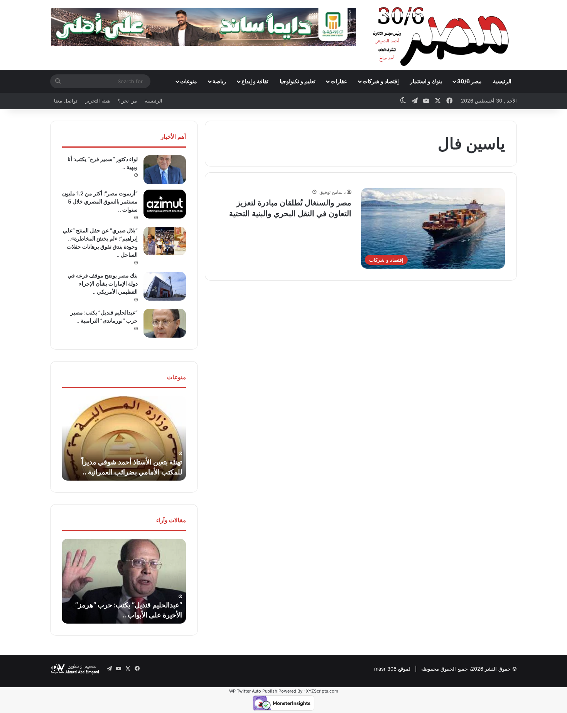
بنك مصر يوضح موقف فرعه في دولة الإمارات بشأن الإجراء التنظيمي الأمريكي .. (103, 283)
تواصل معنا (66, 101)
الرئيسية (502, 81)
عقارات (339, 81)
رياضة (219, 81)
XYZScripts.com (322, 691)
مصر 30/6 (469, 81)
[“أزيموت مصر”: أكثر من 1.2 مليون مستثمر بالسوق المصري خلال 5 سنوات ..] (164, 204)
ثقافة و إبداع (254, 81)
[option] (124, 438)
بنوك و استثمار (426, 81)
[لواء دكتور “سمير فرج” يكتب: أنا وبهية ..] (164, 169)
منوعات (188, 81)
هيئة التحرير (97, 101)
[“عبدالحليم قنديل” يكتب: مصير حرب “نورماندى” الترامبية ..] (164, 323)
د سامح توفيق (332, 192)
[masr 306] (443, 34)
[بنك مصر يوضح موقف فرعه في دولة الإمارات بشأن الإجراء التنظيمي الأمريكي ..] (164, 286)
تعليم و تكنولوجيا (298, 81)
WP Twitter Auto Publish (253, 691)
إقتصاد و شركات (381, 81)
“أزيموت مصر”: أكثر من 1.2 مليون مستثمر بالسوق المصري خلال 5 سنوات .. (100, 201)
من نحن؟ (127, 101)
